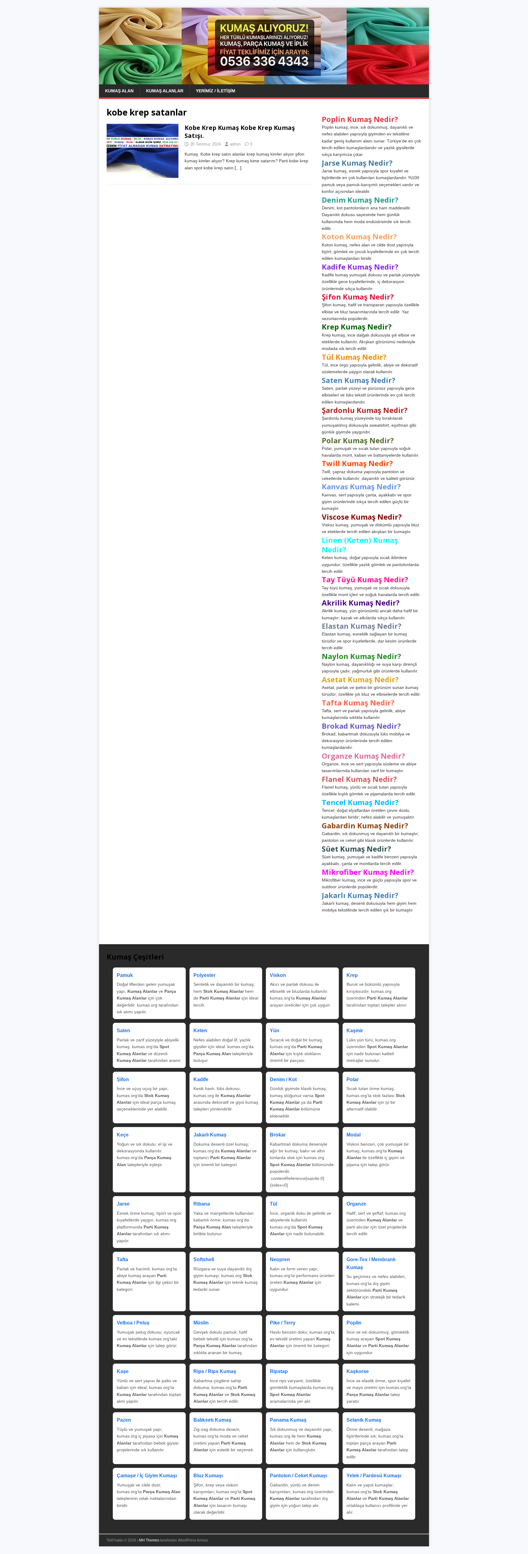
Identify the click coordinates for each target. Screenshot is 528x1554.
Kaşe (123, 1371)
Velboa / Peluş (133, 1322)
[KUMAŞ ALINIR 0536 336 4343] (264, 81)
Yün (274, 1030)
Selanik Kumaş (363, 1420)
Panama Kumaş (288, 1420)
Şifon (123, 1079)
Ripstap (279, 1371)
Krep (352, 975)
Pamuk (125, 975)
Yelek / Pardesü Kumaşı (373, 1475)
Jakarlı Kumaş (209, 1134)
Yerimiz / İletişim (215, 90)
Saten (123, 1030)
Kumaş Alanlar (164, 90)
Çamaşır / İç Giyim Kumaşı (147, 1475)
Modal (353, 1134)
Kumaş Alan (119, 90)
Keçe (123, 1134)
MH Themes (149, 1540)
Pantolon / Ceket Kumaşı (298, 1475)
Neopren (280, 1259)
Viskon (278, 975)
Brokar (278, 1134)
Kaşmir (354, 1030)
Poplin (353, 1322)
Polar (352, 1079)
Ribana (201, 1203)
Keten (200, 1030)
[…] (238, 167)
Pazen (124, 1420)
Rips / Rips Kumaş (214, 1371)
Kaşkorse (357, 1371)
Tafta (122, 1259)
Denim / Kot (283, 1079)
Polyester (204, 975)
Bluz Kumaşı (208, 1475)
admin (235, 144)
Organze (356, 1203)
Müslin (201, 1322)
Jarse (123, 1203)
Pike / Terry (282, 1322)
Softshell (203, 1259)
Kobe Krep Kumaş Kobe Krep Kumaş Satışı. (240, 131)
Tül (273, 1203)
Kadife (200, 1079)
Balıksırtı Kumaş (212, 1420)
